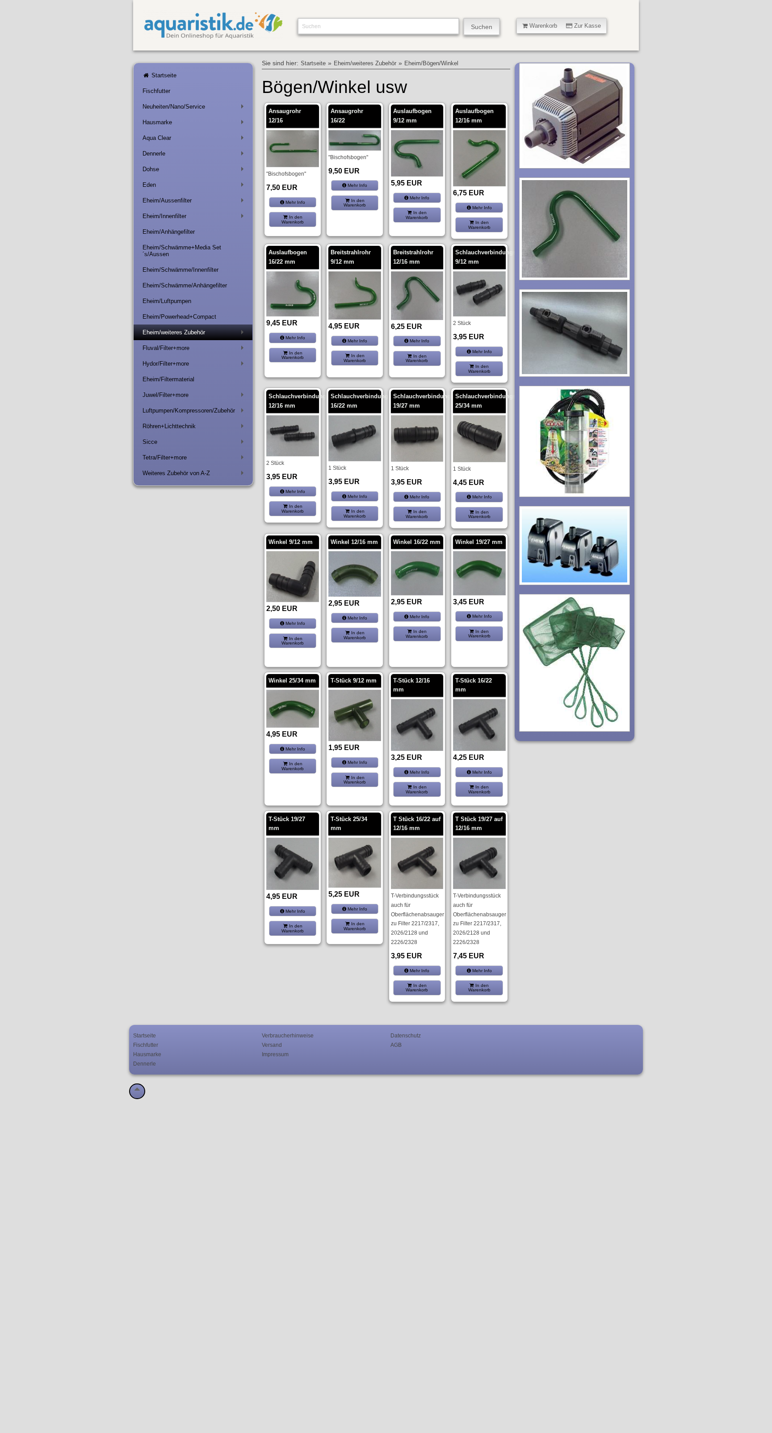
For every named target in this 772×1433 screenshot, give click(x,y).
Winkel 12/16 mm (354, 542)
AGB (396, 1045)
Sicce (195, 443)
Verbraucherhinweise (288, 1035)
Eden (195, 186)
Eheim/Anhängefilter (169, 231)
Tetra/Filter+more (195, 459)
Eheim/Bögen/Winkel (431, 63)
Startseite (163, 75)
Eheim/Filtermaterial (168, 379)
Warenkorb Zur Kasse (564, 25)
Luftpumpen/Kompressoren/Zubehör (195, 412)
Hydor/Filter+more (195, 365)
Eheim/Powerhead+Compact (179, 316)
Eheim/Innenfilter (195, 218)
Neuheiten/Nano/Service (195, 108)
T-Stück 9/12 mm (354, 680)
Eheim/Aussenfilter (195, 202)
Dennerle (195, 155)
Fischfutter (156, 91)
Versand (272, 1045)
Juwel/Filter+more (195, 397)
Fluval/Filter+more (195, 350)
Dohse (195, 171)
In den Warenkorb (292, 219)
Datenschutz (405, 1035)
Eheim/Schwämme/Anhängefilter (185, 285)
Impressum (275, 1054)
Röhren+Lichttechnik (195, 428)
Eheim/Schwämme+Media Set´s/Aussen (182, 250)
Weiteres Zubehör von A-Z (195, 475)
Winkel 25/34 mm (292, 680)
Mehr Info (294, 202)
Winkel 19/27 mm (479, 542)
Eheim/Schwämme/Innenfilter (180, 269)
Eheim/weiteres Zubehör (195, 334)
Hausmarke (195, 124)
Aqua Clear (195, 140)
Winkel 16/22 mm (417, 542)
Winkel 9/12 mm (291, 542)
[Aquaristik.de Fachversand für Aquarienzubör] (213, 35)
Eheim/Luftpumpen (167, 301)
